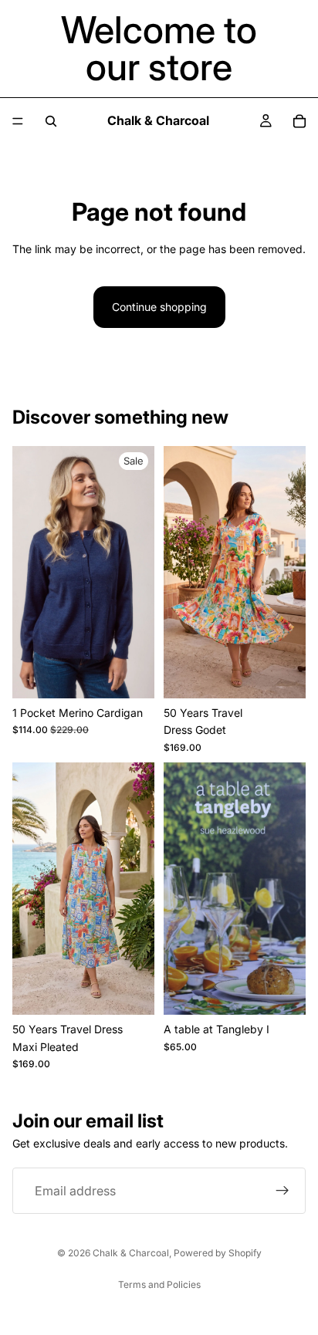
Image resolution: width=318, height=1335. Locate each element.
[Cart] (299, 121)
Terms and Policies (159, 1284)
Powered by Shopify (218, 1253)
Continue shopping (159, 306)
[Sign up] (282, 1190)
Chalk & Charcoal (131, 1253)
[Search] (51, 121)
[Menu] (18, 121)
